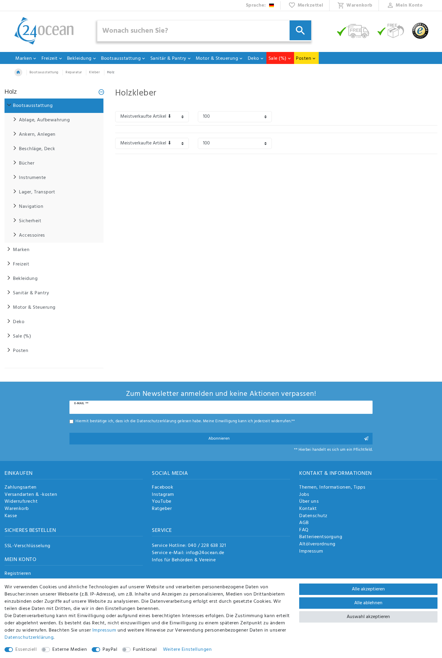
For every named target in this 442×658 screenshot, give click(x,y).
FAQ (303, 530)
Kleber (94, 72)
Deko (253, 58)
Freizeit (49, 58)
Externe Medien (69, 649)
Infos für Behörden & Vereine (184, 560)
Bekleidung (79, 58)
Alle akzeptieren (368, 589)
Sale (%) (278, 58)
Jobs (304, 495)
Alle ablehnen (368, 603)
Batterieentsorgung (320, 537)
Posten (303, 58)
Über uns (309, 502)
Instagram (163, 495)
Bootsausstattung (121, 58)
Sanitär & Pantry (168, 58)
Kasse (11, 516)
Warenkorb (17, 509)
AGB (304, 523)
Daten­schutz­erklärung (29, 637)
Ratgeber (162, 509)
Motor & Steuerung (217, 58)
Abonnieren (219, 438)
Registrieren (18, 574)
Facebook (162, 487)
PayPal (110, 649)
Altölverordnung (317, 544)
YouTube (161, 502)
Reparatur (74, 72)
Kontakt (308, 509)
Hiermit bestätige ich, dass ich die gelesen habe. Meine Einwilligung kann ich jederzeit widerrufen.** (185, 421)
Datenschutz (313, 516)
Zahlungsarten (21, 487)
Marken (23, 58)
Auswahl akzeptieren (368, 617)
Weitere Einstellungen (187, 649)
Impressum (311, 551)
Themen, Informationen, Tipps (332, 487)
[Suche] (300, 30)
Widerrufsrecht (21, 502)
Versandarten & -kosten (31, 495)
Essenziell (26, 649)
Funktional (145, 649)
